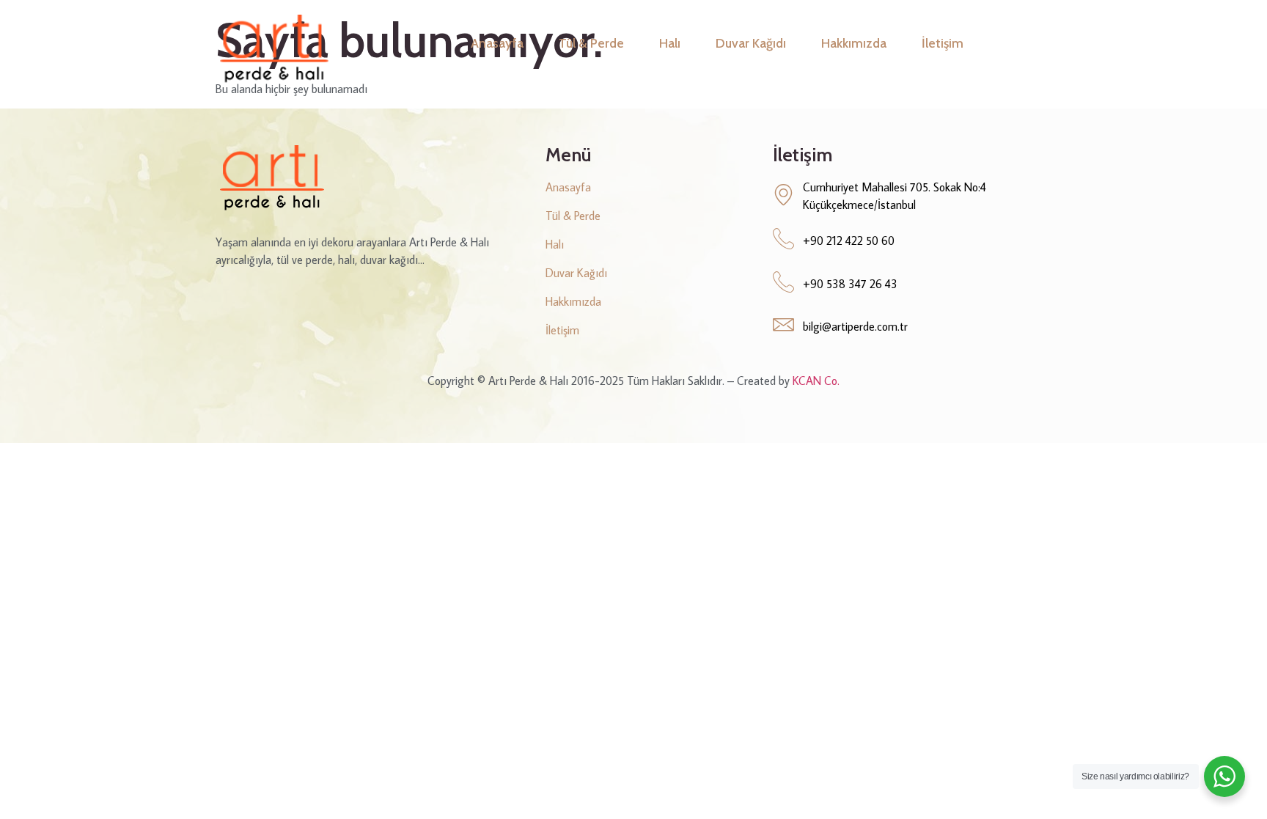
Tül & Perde (591, 43)
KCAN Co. (816, 380)
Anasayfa (497, 43)
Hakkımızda (853, 43)
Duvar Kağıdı (751, 43)
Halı (669, 43)
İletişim (942, 43)
